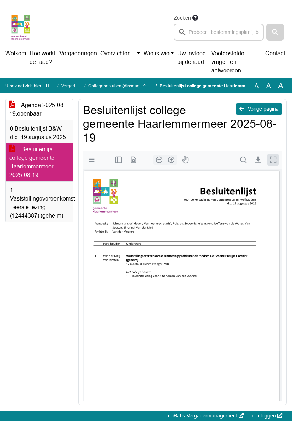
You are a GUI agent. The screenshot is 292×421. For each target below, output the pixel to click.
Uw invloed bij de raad (191, 57)
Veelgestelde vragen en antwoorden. (227, 61)
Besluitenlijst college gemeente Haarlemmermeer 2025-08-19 (31, 162)
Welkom (15, 53)
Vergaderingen (78, 53)
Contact (275, 53)
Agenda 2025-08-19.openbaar (37, 109)
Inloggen (266, 416)
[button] (275, 32)
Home (52, 85)
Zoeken (182, 18)
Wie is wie (157, 53)
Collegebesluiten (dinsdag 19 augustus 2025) (132, 85)
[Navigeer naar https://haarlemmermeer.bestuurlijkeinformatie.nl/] (20, 27)
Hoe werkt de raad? (42, 57)
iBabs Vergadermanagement (205, 416)
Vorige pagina (262, 109)
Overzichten (115, 53)
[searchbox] (219, 32)
